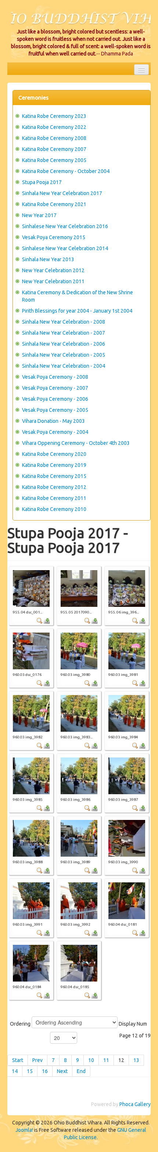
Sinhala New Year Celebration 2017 (62, 193)
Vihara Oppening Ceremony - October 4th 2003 (76, 443)
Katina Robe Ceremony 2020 (54, 454)
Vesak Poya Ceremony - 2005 (55, 410)
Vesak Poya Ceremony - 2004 (55, 432)
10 (91, 1060)
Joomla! (24, 1130)
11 (106, 1060)
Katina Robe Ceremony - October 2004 (65, 171)
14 (15, 1071)
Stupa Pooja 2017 (42, 182)
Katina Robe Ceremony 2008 (54, 138)
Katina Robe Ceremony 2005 (54, 160)
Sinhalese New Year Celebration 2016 (65, 226)
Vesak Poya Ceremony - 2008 (55, 377)
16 (45, 1071)
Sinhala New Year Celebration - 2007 (63, 333)
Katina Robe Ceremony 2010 (54, 509)
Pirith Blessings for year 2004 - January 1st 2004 (77, 311)
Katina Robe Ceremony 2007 (54, 149)
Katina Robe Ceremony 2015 (54, 476)
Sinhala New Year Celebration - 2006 (63, 344)
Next (62, 1071)
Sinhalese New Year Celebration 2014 (65, 248)
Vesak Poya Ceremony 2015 (53, 237)
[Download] (47, 620)
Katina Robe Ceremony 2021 (54, 204)
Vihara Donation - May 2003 (53, 421)
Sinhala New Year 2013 (48, 259)
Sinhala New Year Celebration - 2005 (63, 355)
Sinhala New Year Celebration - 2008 (63, 322)
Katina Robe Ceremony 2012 (54, 487)
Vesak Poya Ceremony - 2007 (55, 388)
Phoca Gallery (135, 1104)
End (81, 1071)
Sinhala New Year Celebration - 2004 (63, 366)
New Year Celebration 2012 (53, 270)
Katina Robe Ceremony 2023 (54, 116)
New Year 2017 (39, 215)
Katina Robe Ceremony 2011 (54, 498)
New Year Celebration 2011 (53, 281)
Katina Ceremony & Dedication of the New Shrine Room (77, 296)
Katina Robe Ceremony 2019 (54, 465)
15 (30, 1071)
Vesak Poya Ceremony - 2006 (55, 399)
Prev (37, 1060)
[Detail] (40, 620)
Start (17, 1060)
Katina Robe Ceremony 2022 (54, 127)
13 (136, 1060)
